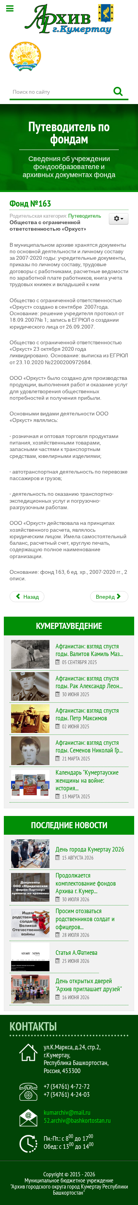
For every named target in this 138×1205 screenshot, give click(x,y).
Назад (30, 596)
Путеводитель (84, 215)
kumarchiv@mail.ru (67, 1112)
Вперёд (106, 596)
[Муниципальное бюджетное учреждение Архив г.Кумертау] (69, 19)
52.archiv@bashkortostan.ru (77, 1120)
